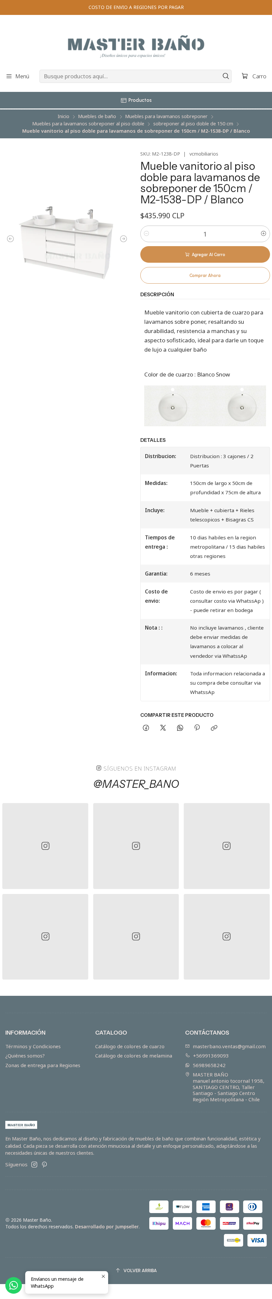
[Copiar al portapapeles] (214, 728)
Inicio (63, 116)
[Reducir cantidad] (147, 234)
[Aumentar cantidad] (264, 234)
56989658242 (209, 1065)
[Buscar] (226, 76)
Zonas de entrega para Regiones (42, 1065)
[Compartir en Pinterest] (197, 728)
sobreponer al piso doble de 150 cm (193, 123)
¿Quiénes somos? (25, 1055)
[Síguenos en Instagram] (34, 1164)
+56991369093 (211, 1055)
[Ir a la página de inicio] (136, 43)
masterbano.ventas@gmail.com (229, 1046)
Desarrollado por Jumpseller (107, 1226)
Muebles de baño (97, 116)
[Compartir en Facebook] (146, 728)
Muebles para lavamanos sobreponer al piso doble (88, 123)
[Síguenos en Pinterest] (44, 1164)
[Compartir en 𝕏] (163, 728)
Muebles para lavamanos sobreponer (166, 116)
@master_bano (136, 784)
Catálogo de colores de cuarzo (130, 1046)
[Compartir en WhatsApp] (180, 728)
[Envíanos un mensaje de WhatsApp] (13, 1285)
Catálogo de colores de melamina (133, 1055)
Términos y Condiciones (33, 1046)
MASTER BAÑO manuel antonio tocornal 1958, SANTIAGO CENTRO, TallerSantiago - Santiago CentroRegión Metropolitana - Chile (228, 1086)
